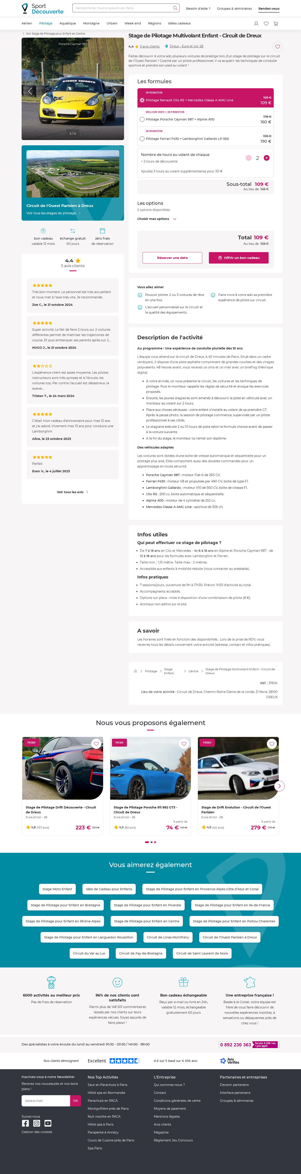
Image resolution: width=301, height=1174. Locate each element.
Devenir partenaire (234, 1085)
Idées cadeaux (179, 23)
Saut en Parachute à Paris (107, 1085)
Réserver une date (172, 258)
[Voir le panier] (276, 23)
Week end (132, 23)
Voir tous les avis (70, 492)
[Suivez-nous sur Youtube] (48, 1123)
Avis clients (162, 1124)
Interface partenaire (235, 1093)
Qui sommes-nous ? (169, 1085)
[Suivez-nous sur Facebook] (25, 1123)
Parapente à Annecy (103, 1132)
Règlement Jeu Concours (173, 1140)
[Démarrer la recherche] (175, 8)
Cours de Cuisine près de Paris (111, 1140)
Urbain (112, 23)
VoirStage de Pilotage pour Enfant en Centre (55, 33)
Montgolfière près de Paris (108, 1109)
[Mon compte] (256, 23)
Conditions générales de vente (177, 1101)
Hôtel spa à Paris (100, 1124)
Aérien (27, 23)
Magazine (161, 1132)
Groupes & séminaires (234, 9)
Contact (160, 1093)
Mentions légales (167, 1117)
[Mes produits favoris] (266, 23)
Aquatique (67, 23)
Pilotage (45, 23)
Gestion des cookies (37, 1132)
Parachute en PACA (103, 1101)
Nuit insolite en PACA (104, 1117)
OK (75, 1101)
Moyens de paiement (170, 1109)
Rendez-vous (268, 9)
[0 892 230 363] (227, 1044)
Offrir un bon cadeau (242, 258)
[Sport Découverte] (42, 8)
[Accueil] (135, 671)
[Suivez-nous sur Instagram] (37, 1123)
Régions (154, 23)
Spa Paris (95, 1148)
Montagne (91, 23)
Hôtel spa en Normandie (106, 1093)
